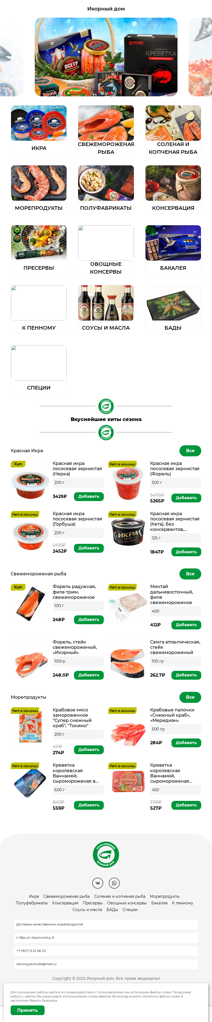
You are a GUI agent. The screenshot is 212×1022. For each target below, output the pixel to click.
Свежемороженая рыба (66, 896)
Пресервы (93, 903)
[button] (102, 93)
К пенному (182, 903)
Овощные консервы (127, 903)
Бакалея (159, 903)
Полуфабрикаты (32, 903)
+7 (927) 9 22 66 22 (31, 951)
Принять (27, 1010)
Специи (130, 909)
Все (190, 450)
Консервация (65, 903)
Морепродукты (165, 896)
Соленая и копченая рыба (119, 896)
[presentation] (16, 57)
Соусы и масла (87, 909)
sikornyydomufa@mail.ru (36, 964)
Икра (34, 896)
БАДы (112, 909)
